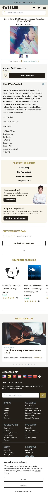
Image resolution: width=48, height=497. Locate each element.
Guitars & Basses (31, 408)
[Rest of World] (40, 376)
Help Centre (8, 428)
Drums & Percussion (32, 418)
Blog (26, 435)
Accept (23, 479)
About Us (7, 450)
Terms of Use (8, 452)
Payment (7, 430)
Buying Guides (30, 438)
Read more (38, 358)
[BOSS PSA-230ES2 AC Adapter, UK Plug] (12, 273)
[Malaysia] (4, 376)
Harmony (7, 418)
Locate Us (29, 450)
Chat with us (10, 200)
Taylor (6, 415)
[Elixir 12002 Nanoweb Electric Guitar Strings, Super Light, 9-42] (34, 273)
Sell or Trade (8, 435)
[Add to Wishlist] (5, 75)
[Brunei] (10, 376)
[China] (35, 376)
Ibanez (6, 411)
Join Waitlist (27, 75)
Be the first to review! (24, 24)
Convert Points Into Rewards (25, 2)
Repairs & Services (10, 438)
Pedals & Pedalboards (33, 413)
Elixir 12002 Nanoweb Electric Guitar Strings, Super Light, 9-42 (33, 288)
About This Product (12, 84)
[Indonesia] (20, 376)
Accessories (29, 415)
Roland (6, 408)
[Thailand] (30, 376)
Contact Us (29, 452)
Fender (6, 406)
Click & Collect (30, 430)
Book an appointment (15, 218)
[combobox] (24, 12)
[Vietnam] (15, 376)
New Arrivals (29, 406)
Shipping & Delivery (11, 433)
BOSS (6, 413)
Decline (23, 485)
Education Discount (32, 433)
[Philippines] (25, 376)
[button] (21, 56)
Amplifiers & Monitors (33, 411)
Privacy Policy (9, 455)
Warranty (7, 440)
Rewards (28, 428)
